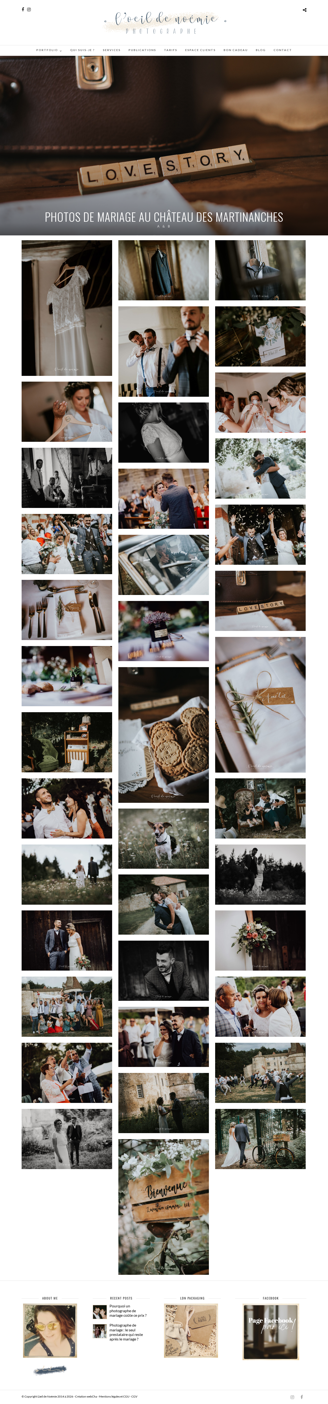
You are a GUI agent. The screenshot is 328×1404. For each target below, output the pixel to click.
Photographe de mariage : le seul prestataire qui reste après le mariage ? (126, 1332)
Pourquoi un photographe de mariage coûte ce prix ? (127, 1310)
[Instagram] (29, 9)
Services (112, 50)
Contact (282, 50)
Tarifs (170, 50)
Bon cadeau (236, 50)
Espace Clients (200, 50)
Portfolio (47, 50)
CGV (134, 1396)
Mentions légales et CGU (114, 1396)
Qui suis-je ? (82, 50)
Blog (261, 50)
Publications (142, 50)
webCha (92, 1396)
